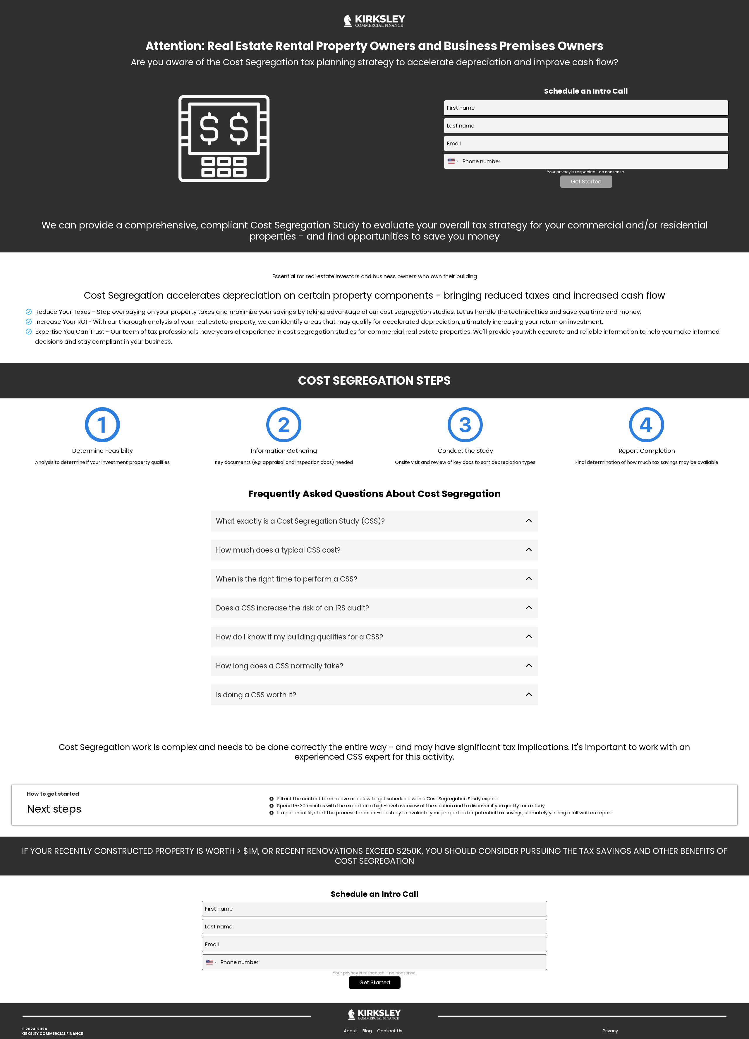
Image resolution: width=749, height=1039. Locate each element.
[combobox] (452, 161)
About (350, 1031)
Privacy (610, 1031)
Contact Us (389, 1031)
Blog (367, 1031)
